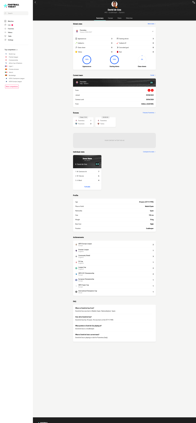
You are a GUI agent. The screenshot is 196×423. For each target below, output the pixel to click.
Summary (99, 18)
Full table (87, 187)
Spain (152, 211)
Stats (119, 18)
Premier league (13, 57)
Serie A (11, 72)
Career (110, 18)
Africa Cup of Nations (15, 63)
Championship (13, 60)
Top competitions (10, 50)
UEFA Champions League (16, 78)
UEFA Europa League (15, 81)
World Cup (12, 54)
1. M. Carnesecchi (81, 171)
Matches (129, 18)
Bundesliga (12, 75)
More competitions (12, 87)
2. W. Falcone (79, 176)
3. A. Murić (78, 180)
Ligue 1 (11, 66)
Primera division (14, 69)
